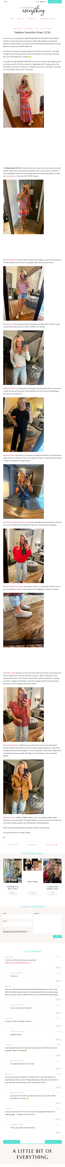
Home (12, 18)
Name (5, 913)
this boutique (11, 176)
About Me (20, 18)
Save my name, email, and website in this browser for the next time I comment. (15, 932)
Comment (37, 913)
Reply (58, 967)
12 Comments (32, 844)
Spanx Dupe (10, 455)
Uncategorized (28, 28)
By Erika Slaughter (46, 28)
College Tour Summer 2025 (52, 888)
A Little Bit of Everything (32, 1154)
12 (37, 28)
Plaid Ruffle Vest (12, 745)
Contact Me (32, 18)
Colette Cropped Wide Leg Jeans (17, 522)
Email (5, 921)
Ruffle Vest (10, 817)
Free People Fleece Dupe (14, 586)
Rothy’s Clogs (10, 673)
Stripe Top (9, 324)
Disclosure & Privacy (47, 18)
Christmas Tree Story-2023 (13, 888)
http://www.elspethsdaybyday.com (18, 963)
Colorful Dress (11, 260)
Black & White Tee (12, 388)
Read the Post (12, 893)
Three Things (32, 882)
